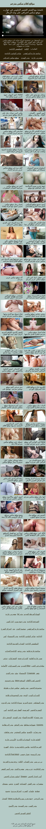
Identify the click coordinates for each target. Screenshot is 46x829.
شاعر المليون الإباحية (13, 53)
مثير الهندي (25, 58)
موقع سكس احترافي (11, 58)
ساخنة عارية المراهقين (32, 53)
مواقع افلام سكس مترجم (22, 3)
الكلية (26, 49)
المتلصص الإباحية (15, 49)
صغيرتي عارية (37, 58)
